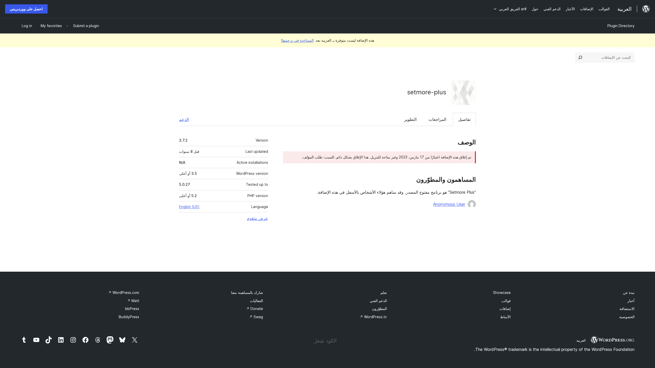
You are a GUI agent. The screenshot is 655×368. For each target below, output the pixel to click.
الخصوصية (627, 317)
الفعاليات (256, 300)
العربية (581, 340)
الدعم (184, 119)
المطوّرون (379, 308)
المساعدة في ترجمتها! (297, 40)
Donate (254, 308)
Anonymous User (449, 204)
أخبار (631, 300)
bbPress (132, 308)
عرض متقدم (257, 218)
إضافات (505, 308)
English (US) (189, 206)
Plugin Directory (621, 26)
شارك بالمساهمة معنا (247, 292)
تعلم (383, 292)
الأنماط (505, 317)
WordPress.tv (373, 317)
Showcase (502, 292)
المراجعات (437, 119)
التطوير (410, 119)
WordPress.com (123, 292)
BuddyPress (129, 317)
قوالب (506, 300)
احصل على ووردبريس (26, 9)
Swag (256, 317)
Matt (133, 300)
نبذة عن (629, 292)
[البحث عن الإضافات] (580, 57)
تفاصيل (464, 119)
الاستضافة (627, 308)
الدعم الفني (378, 300)
